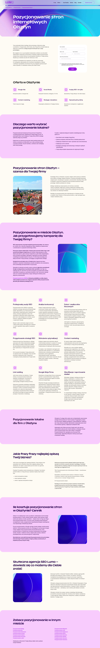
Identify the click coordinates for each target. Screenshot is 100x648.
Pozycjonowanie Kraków (19, 635)
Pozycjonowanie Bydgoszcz (61, 631)
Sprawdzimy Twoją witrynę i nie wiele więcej (74, 93)
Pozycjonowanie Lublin (18, 638)
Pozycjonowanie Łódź (60, 630)
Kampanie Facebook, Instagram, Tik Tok (48, 93)
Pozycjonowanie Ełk (18, 630)
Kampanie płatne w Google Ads (20, 93)
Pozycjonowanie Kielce (60, 633)
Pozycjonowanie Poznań (19, 633)
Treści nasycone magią (18, 104)
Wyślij (72, 69)
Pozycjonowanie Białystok (61, 628)
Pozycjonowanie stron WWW (20, 278)
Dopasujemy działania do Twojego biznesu (49, 104)
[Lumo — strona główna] (10, 2)
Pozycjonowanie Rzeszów (61, 635)
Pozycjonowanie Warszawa (19, 631)
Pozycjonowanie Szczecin (61, 638)
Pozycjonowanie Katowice (61, 639)
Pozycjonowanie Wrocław (19, 636)
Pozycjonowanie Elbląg (18, 628)
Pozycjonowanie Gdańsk (60, 636)
